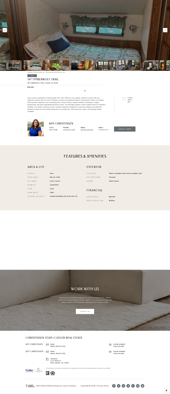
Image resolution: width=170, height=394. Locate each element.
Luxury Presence (69, 386)
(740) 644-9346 (118, 353)
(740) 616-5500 (69, 130)
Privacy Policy (103, 386)
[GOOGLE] (138, 386)
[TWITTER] (133, 386)
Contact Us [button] (85, 311)
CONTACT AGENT (124, 129)
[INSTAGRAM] (118, 386)
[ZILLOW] (142, 386)
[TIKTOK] (128, 386)
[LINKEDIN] (123, 386)
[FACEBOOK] (114, 386)
